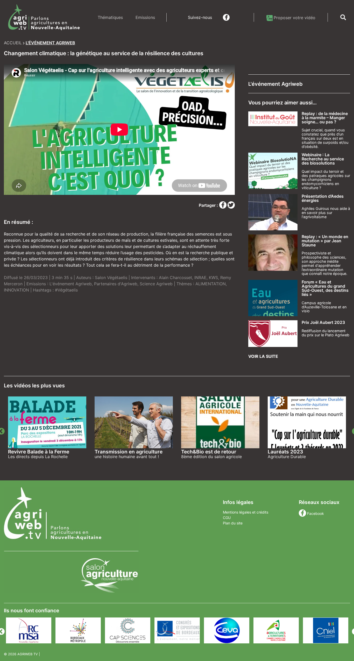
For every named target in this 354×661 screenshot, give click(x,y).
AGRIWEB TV (27, 654)
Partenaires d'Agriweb (115, 283)
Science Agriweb (156, 283)
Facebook (315, 513)
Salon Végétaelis (111, 277)
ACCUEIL (13, 42)
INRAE (200, 277)
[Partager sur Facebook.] (223, 205)
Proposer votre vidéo (294, 17)
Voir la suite (263, 356)
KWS (213, 277)
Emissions (145, 17)
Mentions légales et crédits (245, 512)
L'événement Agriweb (70, 283)
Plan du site (233, 523)
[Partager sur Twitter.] (231, 205)
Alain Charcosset (175, 277)
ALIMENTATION (210, 283)
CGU (227, 517)
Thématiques (110, 17)
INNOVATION (16, 290)
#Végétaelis (66, 290)
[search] (343, 17)
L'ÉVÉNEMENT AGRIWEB (50, 42)
